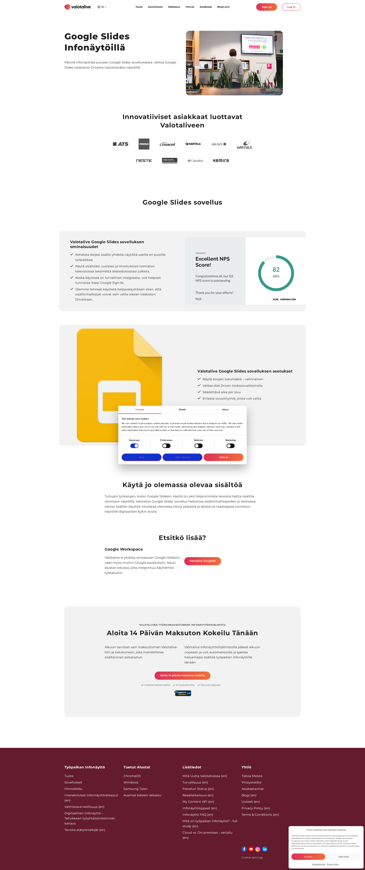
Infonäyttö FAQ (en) (197, 814)
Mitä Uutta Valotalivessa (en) (204, 776)
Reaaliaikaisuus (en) (198, 795)
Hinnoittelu (73, 789)
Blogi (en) (223, 6)
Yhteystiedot (251, 782)
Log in (291, 7)
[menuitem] (139, 7)
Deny (141, 457)
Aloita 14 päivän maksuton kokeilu (182, 675)
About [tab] (225, 409)
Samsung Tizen (135, 789)
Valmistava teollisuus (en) (84, 807)
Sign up (267, 7)
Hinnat (190, 6)
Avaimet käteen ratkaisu (142, 795)
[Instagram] (258, 849)
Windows (130, 782)
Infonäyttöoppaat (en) (199, 808)
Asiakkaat (206, 6)
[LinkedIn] (264, 849)
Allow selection (182, 457)
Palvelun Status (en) (198, 789)
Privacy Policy (333, 864)
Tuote (139, 6)
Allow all (223, 457)
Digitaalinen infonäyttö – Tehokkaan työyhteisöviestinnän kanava (89, 818)
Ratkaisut (174, 6)
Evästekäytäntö (318, 864)
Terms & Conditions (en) (260, 814)
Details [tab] (182, 409)
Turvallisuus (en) (195, 782)
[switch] (166, 445)
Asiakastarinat (253, 789)
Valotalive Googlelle (203, 561)
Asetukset (343, 856)
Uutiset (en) (251, 801)
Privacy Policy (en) (256, 808)
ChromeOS (132, 776)
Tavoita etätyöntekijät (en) (84, 830)
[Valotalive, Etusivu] (77, 7)
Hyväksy (308, 856)
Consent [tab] (139, 409)
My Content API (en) (198, 801)
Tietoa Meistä (252, 776)
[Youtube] (251, 849)
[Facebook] (244, 849)
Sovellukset (155, 6)
